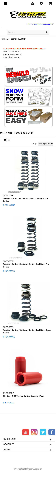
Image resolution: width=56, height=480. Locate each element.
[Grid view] (5, 140)
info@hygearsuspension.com (39, 24)
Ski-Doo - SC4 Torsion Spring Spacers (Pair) (23, 396)
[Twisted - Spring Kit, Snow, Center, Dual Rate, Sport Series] (28, 303)
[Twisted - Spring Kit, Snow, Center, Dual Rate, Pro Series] (28, 237)
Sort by (34, 144)
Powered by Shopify (28, 473)
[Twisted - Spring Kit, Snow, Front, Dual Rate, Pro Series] (28, 172)
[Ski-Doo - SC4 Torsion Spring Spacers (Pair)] (28, 369)
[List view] (9, 140)
